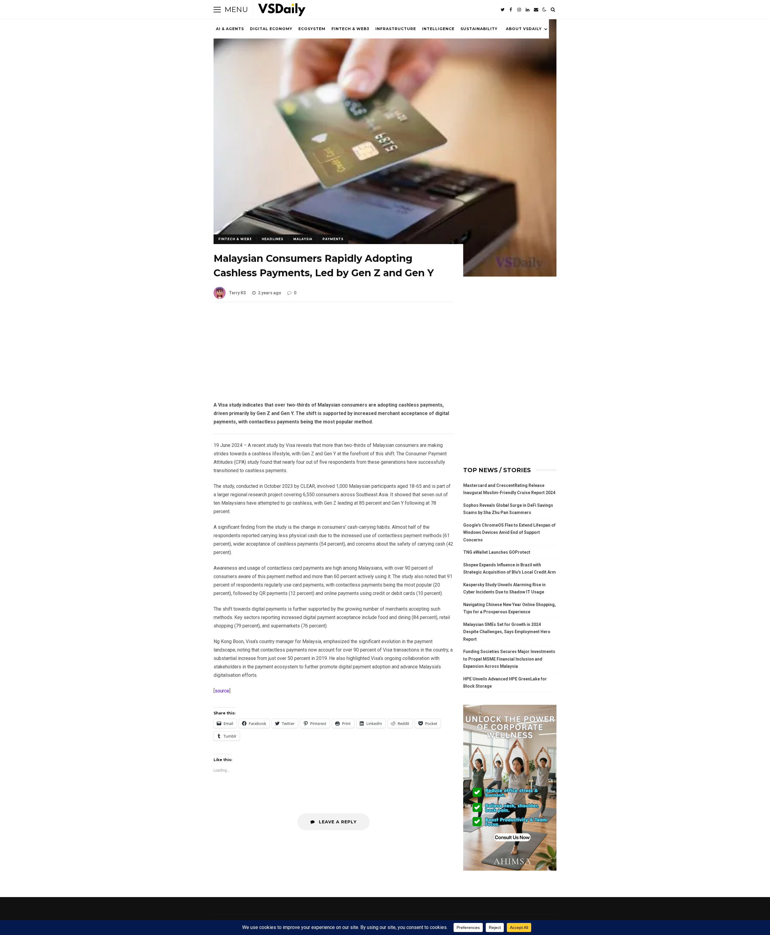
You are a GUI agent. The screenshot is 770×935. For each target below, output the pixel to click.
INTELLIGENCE (438, 28)
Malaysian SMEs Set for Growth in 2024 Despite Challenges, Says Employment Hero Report (506, 632)
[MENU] (217, 9)
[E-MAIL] (536, 9)
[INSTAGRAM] (519, 9)
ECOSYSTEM (311, 28)
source (222, 691)
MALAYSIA (303, 239)
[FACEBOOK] (510, 9)
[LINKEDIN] (527, 9)
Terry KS (237, 292)
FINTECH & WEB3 (350, 28)
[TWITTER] (502, 9)
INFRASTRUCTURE (395, 28)
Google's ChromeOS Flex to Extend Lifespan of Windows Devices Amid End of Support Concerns (509, 532)
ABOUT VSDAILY (524, 28)
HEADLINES (272, 239)
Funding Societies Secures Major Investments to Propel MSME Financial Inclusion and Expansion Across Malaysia (509, 659)
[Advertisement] (334, 356)
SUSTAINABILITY (478, 28)
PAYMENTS (332, 239)
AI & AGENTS (230, 28)
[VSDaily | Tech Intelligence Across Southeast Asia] (282, 11)
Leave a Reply (337, 822)
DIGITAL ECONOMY (271, 28)
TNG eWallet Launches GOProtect (496, 552)
